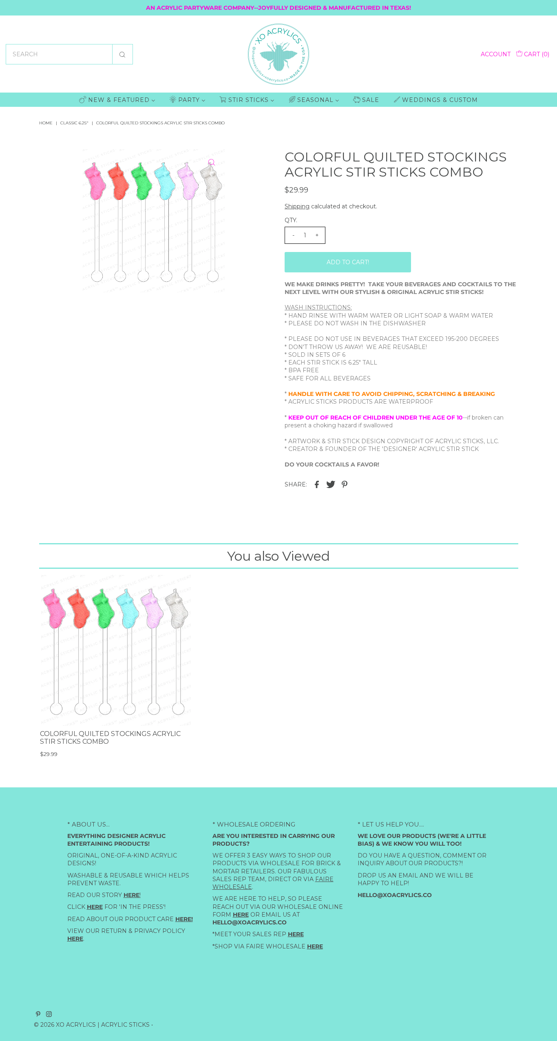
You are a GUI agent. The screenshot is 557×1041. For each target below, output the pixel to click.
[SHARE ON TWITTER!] (331, 484)
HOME (46, 123)
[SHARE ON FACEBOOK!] (317, 484)
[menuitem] (117, 100)
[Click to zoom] (212, 162)
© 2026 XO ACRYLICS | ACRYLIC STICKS (92, 1024)
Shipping (297, 206)
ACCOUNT (496, 54)
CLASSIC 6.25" (74, 123)
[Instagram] (49, 1014)
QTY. (291, 220)
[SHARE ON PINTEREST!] (344, 484)
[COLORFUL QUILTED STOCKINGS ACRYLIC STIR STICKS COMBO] (115, 650)
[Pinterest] (38, 1014)
